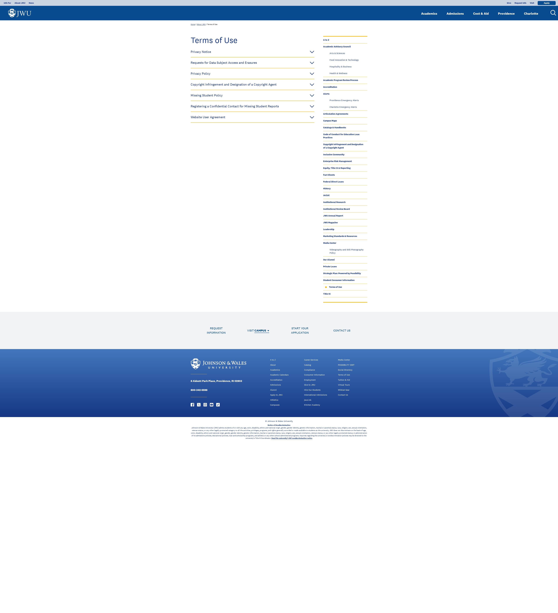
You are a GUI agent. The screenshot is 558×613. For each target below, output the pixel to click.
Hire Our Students (312, 390)
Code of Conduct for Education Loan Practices (341, 136)
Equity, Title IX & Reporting (336, 168)
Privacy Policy (200, 73)
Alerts (326, 93)
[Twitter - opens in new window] (199, 405)
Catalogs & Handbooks (334, 127)
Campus (260, 330)
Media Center (329, 243)
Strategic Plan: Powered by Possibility (342, 273)
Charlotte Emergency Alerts (343, 107)
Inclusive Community (333, 154)
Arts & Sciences (337, 53)
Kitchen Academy (312, 405)
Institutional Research (334, 202)
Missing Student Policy (207, 95)
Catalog (307, 365)
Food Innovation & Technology (344, 60)
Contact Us (343, 395)
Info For (7, 3)
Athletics (274, 400)
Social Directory (345, 370)
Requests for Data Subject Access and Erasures (224, 63)
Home (193, 24)
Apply (547, 3)
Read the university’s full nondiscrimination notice (291, 438)
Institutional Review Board (336, 209)
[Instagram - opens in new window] (205, 405)
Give (509, 3)
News (31, 3)
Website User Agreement (208, 117)
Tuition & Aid (344, 380)
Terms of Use (335, 287)
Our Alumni (329, 259)
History (327, 188)
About (273, 365)
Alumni (273, 390)
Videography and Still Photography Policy (347, 251)
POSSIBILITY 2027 (346, 365)
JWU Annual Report (333, 215)
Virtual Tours (344, 384)
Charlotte (531, 13)
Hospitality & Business (341, 66)
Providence (506, 13)
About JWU (20, 3)
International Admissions (315, 395)
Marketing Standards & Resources (340, 236)
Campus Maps (330, 120)
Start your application (300, 330)
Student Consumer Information (339, 280)
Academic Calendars (279, 374)
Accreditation (330, 87)
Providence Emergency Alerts (344, 100)
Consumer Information (314, 374)
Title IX (327, 293)
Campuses (275, 405)
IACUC (326, 195)
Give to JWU (309, 384)
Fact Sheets (329, 174)
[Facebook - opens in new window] (192, 405)
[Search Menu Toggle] (552, 12)
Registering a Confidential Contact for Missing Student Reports (235, 106)
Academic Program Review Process (340, 80)
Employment (310, 380)
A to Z (326, 39)
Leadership (328, 229)
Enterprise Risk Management (337, 161)
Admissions (455, 13)
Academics (429, 13)
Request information (216, 330)
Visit (532, 3)
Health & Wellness (338, 73)
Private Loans (330, 266)
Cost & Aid (481, 13)
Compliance (309, 370)
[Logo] (19, 12)
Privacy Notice (201, 52)
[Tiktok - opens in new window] (218, 405)
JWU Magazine (330, 222)
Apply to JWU (276, 395)
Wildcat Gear (343, 390)
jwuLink (307, 400)
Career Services (311, 360)
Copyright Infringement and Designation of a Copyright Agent (343, 146)
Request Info (520, 3)
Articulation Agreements (335, 113)
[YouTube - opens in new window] (211, 405)
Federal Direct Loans (333, 181)
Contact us (341, 330)
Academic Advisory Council (337, 46)
